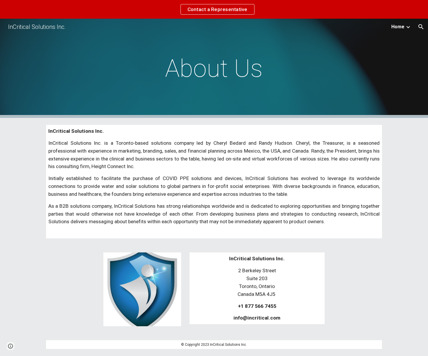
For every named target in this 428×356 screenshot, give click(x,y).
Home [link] (397, 26)
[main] (214, 68)
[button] (421, 27)
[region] (214, 9)
